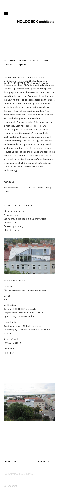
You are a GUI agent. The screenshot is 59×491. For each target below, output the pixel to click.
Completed (21, 65)
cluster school (12, 462)
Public (12, 61)
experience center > (46, 462)
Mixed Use (35, 61)
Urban (45, 61)
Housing (22, 61)
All (5, 61)
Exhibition (8, 65)
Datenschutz (11, 486)
